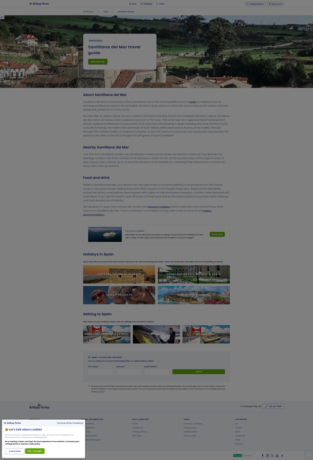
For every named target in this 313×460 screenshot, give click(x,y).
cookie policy (34, 444)
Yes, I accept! (35, 451)
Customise (15, 451)
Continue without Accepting (70, 423)
